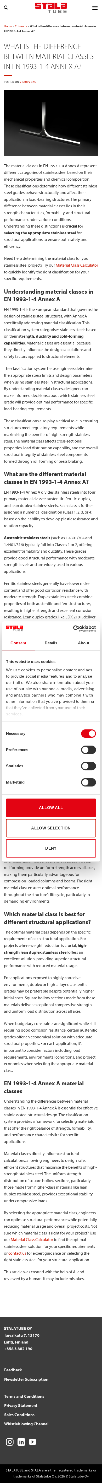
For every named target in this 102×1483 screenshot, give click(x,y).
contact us (17, 1253)
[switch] (88, 750)
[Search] (6, 7)
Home (8, 26)
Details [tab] (51, 643)
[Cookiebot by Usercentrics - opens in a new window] (73, 628)
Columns (21, 26)
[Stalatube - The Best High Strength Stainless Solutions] (51, 8)
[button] (95, 7)
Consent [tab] (18, 643)
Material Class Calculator (77, 265)
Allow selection (51, 828)
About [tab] (83, 643)
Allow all (51, 807)
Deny (51, 848)
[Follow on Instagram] (10, 1442)
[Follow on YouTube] (32, 1442)
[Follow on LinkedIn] (21, 1442)
